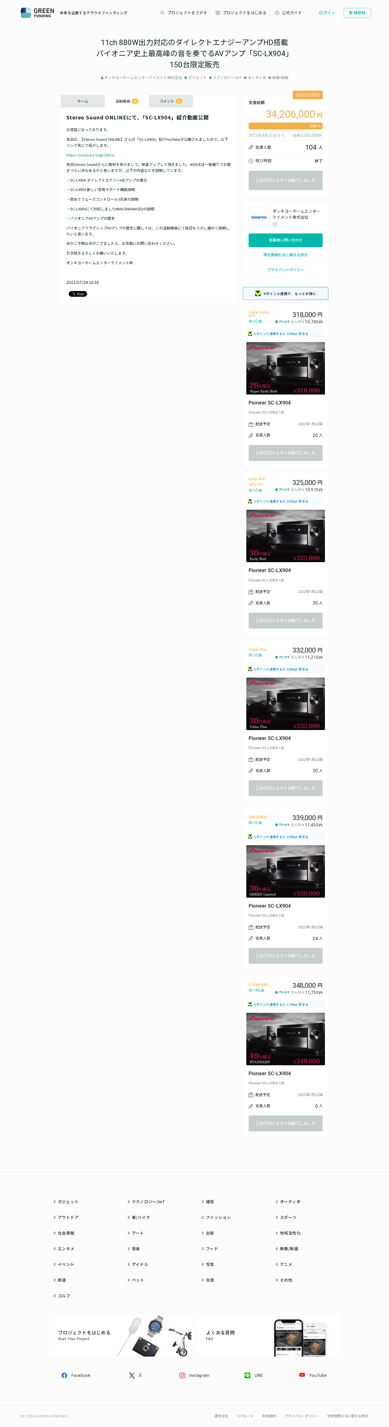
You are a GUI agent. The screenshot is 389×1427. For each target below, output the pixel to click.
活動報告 (126, 101)
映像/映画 (280, 78)
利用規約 (269, 1416)
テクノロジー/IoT (227, 78)
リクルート (245, 1416)
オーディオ (257, 78)
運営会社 (221, 1416)
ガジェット (197, 78)
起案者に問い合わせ (285, 240)
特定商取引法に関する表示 (285, 255)
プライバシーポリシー (285, 270)
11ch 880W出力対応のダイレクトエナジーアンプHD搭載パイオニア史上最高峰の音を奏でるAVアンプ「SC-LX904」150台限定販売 (194, 53)
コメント (170, 101)
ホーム (82, 101)
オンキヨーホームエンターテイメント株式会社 (143, 78)
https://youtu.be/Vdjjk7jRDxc (90, 155)
